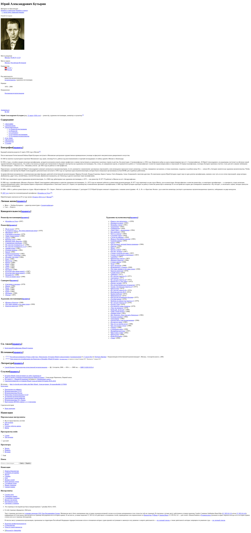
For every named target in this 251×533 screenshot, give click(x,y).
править (18, 147)
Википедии (148, 515)
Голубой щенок (116, 299)
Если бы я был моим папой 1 (15, 271)
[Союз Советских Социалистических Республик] (6, 68)
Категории (4, 386)
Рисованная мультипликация (14, 93)
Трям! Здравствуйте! (12, 236)
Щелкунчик (115, 288)
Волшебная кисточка (118, 331)
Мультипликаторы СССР (13, 391)
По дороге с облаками (13, 255)
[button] (1, 440)
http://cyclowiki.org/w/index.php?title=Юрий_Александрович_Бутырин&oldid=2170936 (38, 384)
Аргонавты (114, 278)
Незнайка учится (116, 225)
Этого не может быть (13, 276)
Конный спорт (10, 239)
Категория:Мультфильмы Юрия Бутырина (19, 348)
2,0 (7, 358)
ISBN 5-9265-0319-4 (86, 367)
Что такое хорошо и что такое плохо (18, 304)
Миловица (9, 232)
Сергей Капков (10, 367)
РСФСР (13, 57)
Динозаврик (115, 318)
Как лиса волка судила (118, 325)
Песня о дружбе (116, 283)
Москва (7, 57)
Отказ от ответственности (13, 527)
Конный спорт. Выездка (14, 241)
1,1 (9, 356)
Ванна (8, 262)
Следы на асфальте (117, 237)
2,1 (9, 358)
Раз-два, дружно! (116, 251)
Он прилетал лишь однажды (120, 306)
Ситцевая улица (116, 235)
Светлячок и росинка (13, 234)
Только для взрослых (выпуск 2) (121, 287)
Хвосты (113, 246)
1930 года (37, 115)
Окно (7, 268)
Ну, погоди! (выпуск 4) (118, 280)
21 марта (30, 115)
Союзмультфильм (47, 205)
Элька (113, 338)
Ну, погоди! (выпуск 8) (118, 290)
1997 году (5, 193)
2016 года (41, 197)
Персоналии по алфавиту (13, 389)
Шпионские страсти (117, 258)
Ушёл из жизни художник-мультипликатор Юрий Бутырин (24, 377)
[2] (40, 151)
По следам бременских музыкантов (123, 285)
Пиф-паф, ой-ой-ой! (117, 310)
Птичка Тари (115, 304)
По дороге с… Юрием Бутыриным (16, 379)
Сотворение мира (117, 329)
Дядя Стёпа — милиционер (120, 230)
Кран (7, 264)
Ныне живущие (10, 408)
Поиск (3, 459)
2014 (90, 357)
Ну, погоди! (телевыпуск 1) (15, 245)
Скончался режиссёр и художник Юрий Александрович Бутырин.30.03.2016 (30, 381)
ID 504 (7, 112)
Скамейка (114, 257)
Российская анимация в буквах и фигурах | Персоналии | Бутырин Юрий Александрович (40, 357)
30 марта (35, 197)
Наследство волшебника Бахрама (122, 297)
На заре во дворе (116, 322)
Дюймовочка (115, 228)
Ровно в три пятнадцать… (119, 221)
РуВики (155, 515)
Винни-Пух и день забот (119, 281)
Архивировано (63, 359)
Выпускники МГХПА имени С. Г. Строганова (20, 402)
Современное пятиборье (14, 243)
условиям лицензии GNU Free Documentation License (42, 513)
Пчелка (8, 295)
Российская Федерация (18, 63)
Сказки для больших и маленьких (122, 255)
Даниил (113, 327)
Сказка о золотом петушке (120, 253)
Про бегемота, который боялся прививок (124, 244)
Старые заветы (116, 262)
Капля (8, 252)
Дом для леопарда (117, 308)
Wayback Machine (100, 357)
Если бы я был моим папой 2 (15, 273)
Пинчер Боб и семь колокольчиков (122, 320)
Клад (7, 259)
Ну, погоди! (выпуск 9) (118, 302)
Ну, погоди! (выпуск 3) (118, 276)
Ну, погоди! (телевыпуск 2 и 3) (16, 246)
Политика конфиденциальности (15, 523)
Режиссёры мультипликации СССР (16, 395)
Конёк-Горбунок (116, 294)
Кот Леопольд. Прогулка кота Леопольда (124, 315)
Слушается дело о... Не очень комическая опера (21, 230)
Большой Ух (10, 275)
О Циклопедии (10, 525)
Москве (49, 197)
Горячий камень (116, 241)
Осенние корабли (11, 250)
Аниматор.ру (5, 110)
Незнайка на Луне (44, 193)
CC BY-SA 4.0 (241, 513)
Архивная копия (75, 357)
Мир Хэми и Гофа (117, 333)
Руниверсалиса (206, 515)
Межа (113, 248)
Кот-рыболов (115, 232)
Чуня (112, 264)
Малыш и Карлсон (12, 302)
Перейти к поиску (22, 10)
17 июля (86, 357)
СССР (18, 57)
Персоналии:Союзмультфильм (15, 398)
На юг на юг (10, 229)
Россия (9, 70)
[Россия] (6, 70)
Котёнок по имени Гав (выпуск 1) (122, 301)
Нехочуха (9, 261)
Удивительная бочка (12, 253)
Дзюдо (8, 238)
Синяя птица (115, 272)
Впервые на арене (117, 223)
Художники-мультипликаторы (15, 396)
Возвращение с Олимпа (119, 267)
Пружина (9, 269)
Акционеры (115, 226)
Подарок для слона (12, 257)
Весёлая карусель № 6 (118, 292)
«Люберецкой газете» (43, 379)
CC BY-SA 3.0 (227, 513)
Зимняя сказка (10, 248)
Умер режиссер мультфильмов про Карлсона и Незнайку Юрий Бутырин (34, 359)
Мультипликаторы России (13, 393)
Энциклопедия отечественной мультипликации (31, 367)
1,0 (7, 356)
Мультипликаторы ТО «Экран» (15, 400)
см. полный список (163, 520)
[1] (83, 115)
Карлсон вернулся (12, 306)
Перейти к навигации (8, 10)
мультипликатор (10, 80)
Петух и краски (116, 234)
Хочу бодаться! (116, 265)
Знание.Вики (163, 515)
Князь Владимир (116, 336)
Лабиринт (114, 274)
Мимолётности (116, 295)
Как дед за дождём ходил (119, 324)
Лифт (7, 266)
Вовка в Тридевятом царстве (120, 239)
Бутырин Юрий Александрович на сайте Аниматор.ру (23, 375)
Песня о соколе (116, 249)
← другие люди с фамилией (13, 12)
